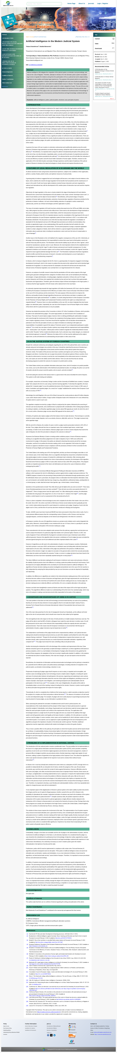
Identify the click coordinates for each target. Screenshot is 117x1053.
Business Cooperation (52, 1030)
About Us (82, 3)
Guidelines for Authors (30, 1028)
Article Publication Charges (31, 1026)
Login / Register (102, 3)
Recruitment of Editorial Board (53, 1026)
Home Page (71, 3)
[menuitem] (71, 3)
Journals (91, 3)
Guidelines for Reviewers (30, 1030)
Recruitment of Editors (52, 1028)
